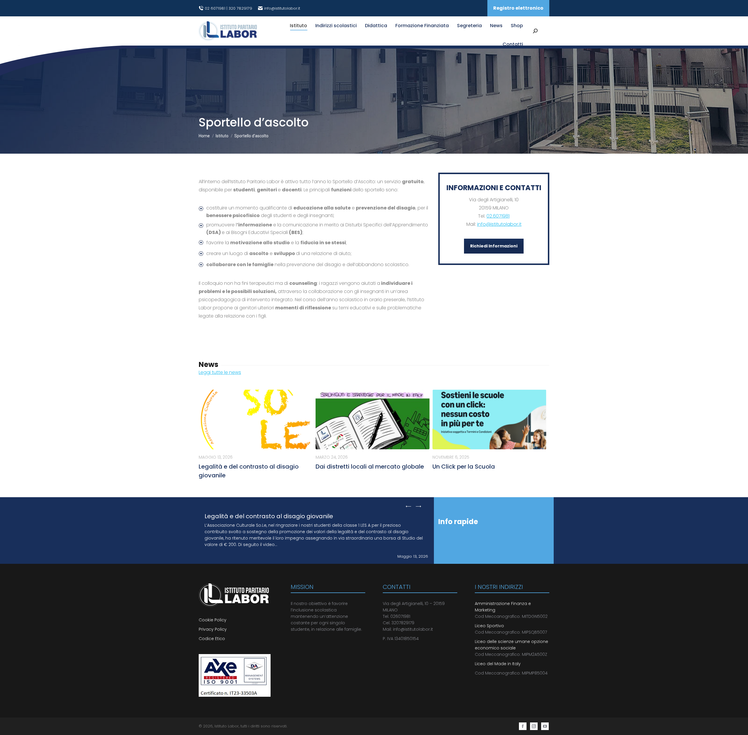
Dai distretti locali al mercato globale (370, 466)
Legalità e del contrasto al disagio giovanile (269, 516)
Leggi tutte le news (220, 372)
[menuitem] (298, 26)
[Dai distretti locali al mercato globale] (373, 419)
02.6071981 (498, 216)
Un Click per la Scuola (463, 466)
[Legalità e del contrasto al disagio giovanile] (256, 419)
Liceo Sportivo (489, 626)
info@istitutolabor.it (282, 8)
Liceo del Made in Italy (498, 664)
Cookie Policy (213, 620)
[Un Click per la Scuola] (489, 419)
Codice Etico (212, 639)
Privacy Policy (213, 629)
